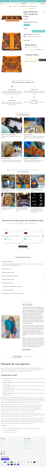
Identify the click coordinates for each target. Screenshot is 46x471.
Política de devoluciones (28, 441)
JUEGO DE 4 (26, 25)
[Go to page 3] (19, 244)
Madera (2, 443)
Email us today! (27, 446)
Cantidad (25, 28)
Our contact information (28, 448)
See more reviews (23, 246)
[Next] (42, 1)
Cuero (2, 441)
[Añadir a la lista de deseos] (44, 12)
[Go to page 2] (18, 244)
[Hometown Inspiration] (23, 3)
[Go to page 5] (22, 244)
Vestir (2, 444)
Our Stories (26, 444)
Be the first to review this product (31, 61)
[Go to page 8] (26, 244)
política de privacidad (28, 443)
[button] (44, 3)
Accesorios (15, 6)
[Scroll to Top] (44, 465)
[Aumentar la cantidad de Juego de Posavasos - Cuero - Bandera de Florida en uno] (29, 31)
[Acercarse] (20, 10)
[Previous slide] (3, 236)
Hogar (10, 6)
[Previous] (3, 1)
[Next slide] (43, 236)
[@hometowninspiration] (1, 454)
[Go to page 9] (27, 244)
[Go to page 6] (23, 244)
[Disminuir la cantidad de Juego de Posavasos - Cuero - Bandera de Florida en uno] (25, 31)
